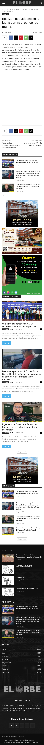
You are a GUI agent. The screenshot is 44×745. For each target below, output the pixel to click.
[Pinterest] (21, 38)
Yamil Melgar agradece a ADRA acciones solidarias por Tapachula (19, 325)
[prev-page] (3, 195)
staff (11, 329)
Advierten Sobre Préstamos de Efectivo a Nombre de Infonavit (11, 145)
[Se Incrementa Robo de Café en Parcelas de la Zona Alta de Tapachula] (8, 558)
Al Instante (10, 9)
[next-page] (7, 195)
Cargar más (21, 452)
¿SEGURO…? (20, 577)
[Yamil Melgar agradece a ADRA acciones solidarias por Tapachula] (8, 163)
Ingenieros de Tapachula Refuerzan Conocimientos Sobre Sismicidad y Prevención (28, 187)
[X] (16, 38)
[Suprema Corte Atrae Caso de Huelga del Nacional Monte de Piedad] (8, 531)
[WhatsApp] (26, 38)
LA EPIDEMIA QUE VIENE (24, 566)
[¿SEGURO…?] (8, 580)
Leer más (6, 343)
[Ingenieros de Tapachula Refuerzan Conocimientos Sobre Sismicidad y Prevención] (8, 188)
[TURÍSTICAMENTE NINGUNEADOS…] (8, 592)
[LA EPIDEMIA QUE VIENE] (8, 569)
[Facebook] (11, 38)
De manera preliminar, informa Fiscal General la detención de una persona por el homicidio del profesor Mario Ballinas (22, 375)
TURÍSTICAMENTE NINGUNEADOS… (28, 588)
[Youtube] (32, 725)
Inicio (3, 9)
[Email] (31, 38)
